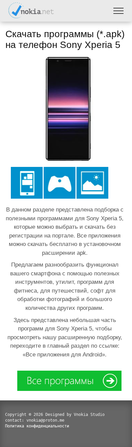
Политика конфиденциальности (37, 426)
